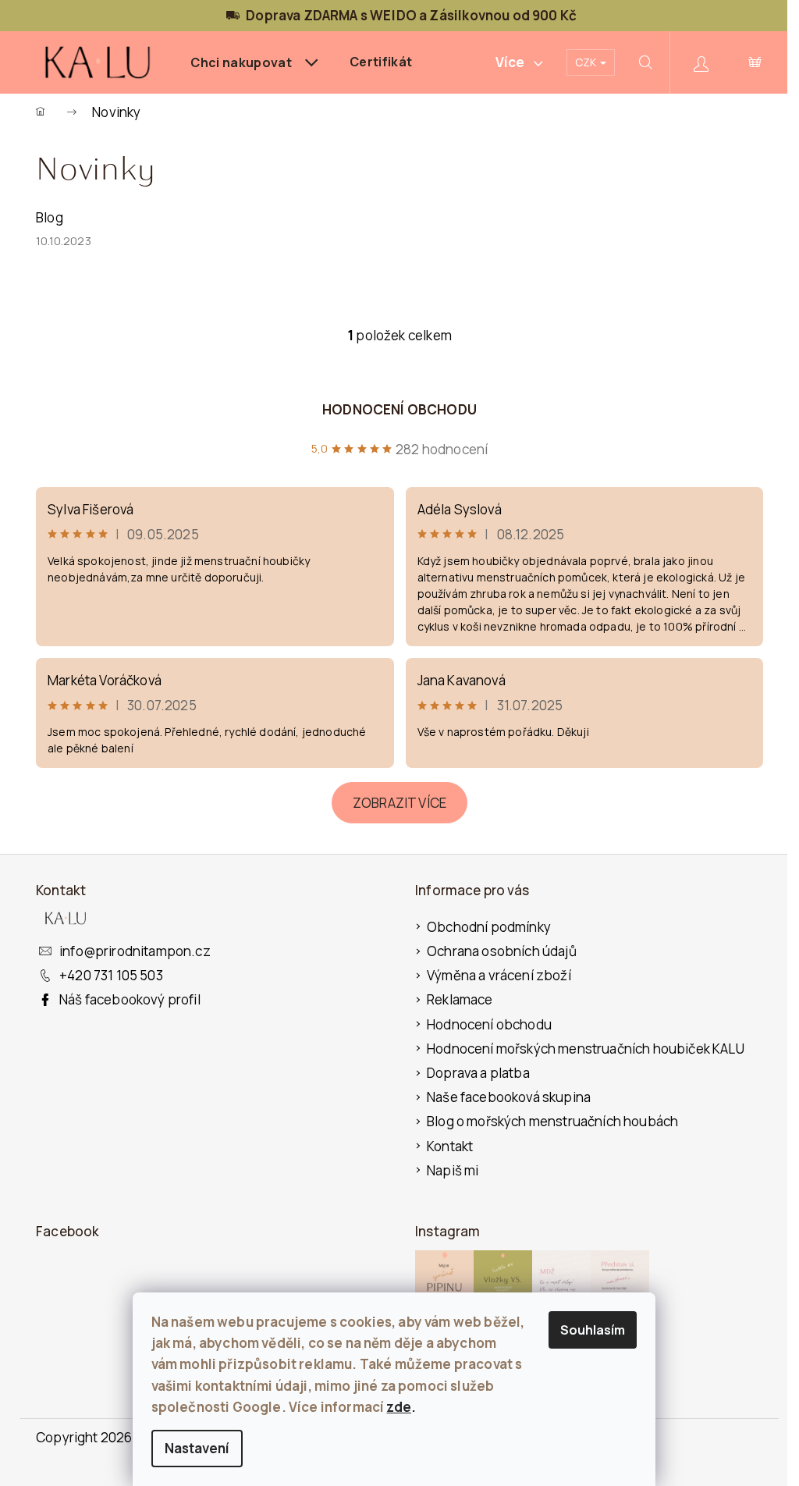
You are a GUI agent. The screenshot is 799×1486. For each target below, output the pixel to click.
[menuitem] (254, 62)
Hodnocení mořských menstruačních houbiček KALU (585, 1049)
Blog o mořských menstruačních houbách (552, 1121)
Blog (49, 217)
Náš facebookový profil (130, 999)
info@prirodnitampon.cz (135, 951)
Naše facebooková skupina (509, 1097)
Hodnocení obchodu (399, 409)
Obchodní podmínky (489, 927)
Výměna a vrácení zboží (499, 975)
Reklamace (460, 999)
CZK (586, 62)
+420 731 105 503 (111, 975)
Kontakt (450, 1146)
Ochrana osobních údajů (502, 951)
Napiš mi (452, 1170)
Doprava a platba (478, 1073)
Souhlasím (592, 1329)
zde (398, 1407)
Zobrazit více (399, 803)
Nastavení (197, 1448)
